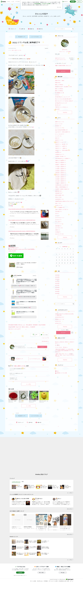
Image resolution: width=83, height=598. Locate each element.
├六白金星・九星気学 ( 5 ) (60, 176)
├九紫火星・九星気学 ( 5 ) (60, 182)
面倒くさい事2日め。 (59, 90)
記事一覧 (23, 28)
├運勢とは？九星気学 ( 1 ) (60, 160)
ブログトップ (13, 28)
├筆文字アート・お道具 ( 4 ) (61, 146)
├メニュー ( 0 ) (58, 136)
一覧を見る (65, 112)
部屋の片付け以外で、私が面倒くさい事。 (63, 86)
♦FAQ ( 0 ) (57, 138)
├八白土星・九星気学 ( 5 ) (60, 180)
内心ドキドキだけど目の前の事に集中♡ (63, 98)
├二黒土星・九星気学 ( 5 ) (60, 168)
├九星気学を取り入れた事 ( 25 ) (61, 185)
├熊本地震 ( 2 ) (58, 225)
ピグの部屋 (68, 51)
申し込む (62, 572)
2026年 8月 (64, 246)
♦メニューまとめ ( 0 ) (59, 134)
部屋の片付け (58, 82)
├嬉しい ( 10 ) (58, 203)
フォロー (42, 346)
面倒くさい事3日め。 (59, 88)
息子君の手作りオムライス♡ (61, 103)
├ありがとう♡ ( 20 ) (59, 234)
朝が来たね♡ (58, 105)
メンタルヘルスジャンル (60, 59)
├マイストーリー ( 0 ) (59, 127)
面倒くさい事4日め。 (59, 84)
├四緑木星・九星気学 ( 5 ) (60, 172)
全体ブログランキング (59, 58)
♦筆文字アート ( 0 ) (59, 140)
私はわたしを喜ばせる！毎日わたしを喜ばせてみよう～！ (64, 342)
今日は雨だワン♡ (21, 36)
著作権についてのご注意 (62, 372)
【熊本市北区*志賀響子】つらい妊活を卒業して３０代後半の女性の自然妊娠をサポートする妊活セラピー (64, 350)
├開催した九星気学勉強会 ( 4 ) (61, 187)
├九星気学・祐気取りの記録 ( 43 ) (62, 189)
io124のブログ (58, 321)
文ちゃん (64, 49)
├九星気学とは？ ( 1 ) (59, 154)
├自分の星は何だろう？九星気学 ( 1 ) (62, 158)
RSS (58, 371)
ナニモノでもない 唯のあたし (61, 347)
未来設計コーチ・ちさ (59, 319)
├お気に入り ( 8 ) (58, 205)
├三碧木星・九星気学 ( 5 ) (60, 170)
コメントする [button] (45, 334)
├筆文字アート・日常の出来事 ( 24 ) (62, 150)
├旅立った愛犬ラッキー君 (16, 50)
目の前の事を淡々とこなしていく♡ (62, 96)
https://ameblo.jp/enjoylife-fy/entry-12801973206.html (21, 231)
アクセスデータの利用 (54, 581)
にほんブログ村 (12, 250)
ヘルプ (72, 581)
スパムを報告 (33, 581)
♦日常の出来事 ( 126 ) (59, 195)
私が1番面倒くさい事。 (60, 92)
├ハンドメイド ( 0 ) (59, 223)
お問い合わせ (40, 581)
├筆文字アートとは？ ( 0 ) (60, 142)
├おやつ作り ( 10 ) (59, 227)
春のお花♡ (57, 109)
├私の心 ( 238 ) (58, 197)
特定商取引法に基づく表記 (64, 581)
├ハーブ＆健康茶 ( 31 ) (60, 207)
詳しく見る (41, 572)
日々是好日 (57, 345)
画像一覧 (32, 28)
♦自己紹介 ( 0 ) (58, 125)
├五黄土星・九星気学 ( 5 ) (60, 174)
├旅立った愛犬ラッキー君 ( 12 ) (61, 209)
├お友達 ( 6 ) (57, 231)
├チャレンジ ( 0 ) (58, 123)
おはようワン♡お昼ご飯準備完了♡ (26, 42)
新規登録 (73, 1)
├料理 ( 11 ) (57, 229)
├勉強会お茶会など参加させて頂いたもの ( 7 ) (64, 201)
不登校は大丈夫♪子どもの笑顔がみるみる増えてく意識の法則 (64, 314)
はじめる (20, 572)
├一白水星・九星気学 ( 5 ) (60, 166)
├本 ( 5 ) (57, 213)
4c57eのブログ (58, 323)
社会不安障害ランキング (13, 247)
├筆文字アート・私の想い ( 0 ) (61, 144)
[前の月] (60, 246)
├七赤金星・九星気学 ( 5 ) (60, 178)
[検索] (73, 29)
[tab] (16, 481)
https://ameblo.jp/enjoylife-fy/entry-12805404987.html (21, 220)
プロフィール (62, 51)
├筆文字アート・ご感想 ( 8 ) (61, 148)
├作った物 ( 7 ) (58, 221)
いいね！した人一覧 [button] (45, 337)
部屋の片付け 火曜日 (59, 80)
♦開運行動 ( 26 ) (58, 191)
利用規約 (46, 581)
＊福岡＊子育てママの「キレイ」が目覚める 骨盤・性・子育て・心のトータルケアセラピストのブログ (64, 355)
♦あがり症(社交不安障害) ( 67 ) (61, 129)
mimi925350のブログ (59, 317)
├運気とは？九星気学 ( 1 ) (60, 162)
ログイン (79, 1)
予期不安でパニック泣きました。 (62, 107)
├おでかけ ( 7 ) (58, 219)
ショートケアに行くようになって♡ (36, 36)
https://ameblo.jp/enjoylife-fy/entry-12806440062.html (21, 209)
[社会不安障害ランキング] (12, 245)
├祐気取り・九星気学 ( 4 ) (60, 164)
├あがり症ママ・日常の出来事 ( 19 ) (62, 131)
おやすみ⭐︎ (57, 94)
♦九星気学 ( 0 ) (58, 152)
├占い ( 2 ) (57, 215)
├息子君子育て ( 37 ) (59, 199)
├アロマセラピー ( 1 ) (59, 217)
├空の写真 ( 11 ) (58, 211)
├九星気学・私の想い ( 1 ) (60, 156)
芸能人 (23, 481)
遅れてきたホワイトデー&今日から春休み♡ (64, 100)
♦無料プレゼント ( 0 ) (59, 121)
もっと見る (28, 384)
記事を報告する (46, 341)
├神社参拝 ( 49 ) (58, 193)
